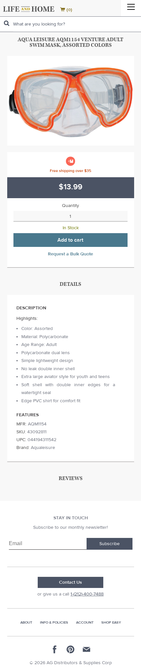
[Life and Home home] (28, 9)
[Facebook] (54, 649)
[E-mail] (86, 649)
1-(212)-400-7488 (87, 594)
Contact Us (70, 582)
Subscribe (109, 544)
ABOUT (26, 622)
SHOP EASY (111, 622)
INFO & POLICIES (54, 622)
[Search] (6, 23)
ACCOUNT (84, 622)
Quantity (70, 205)
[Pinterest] (70, 649)
